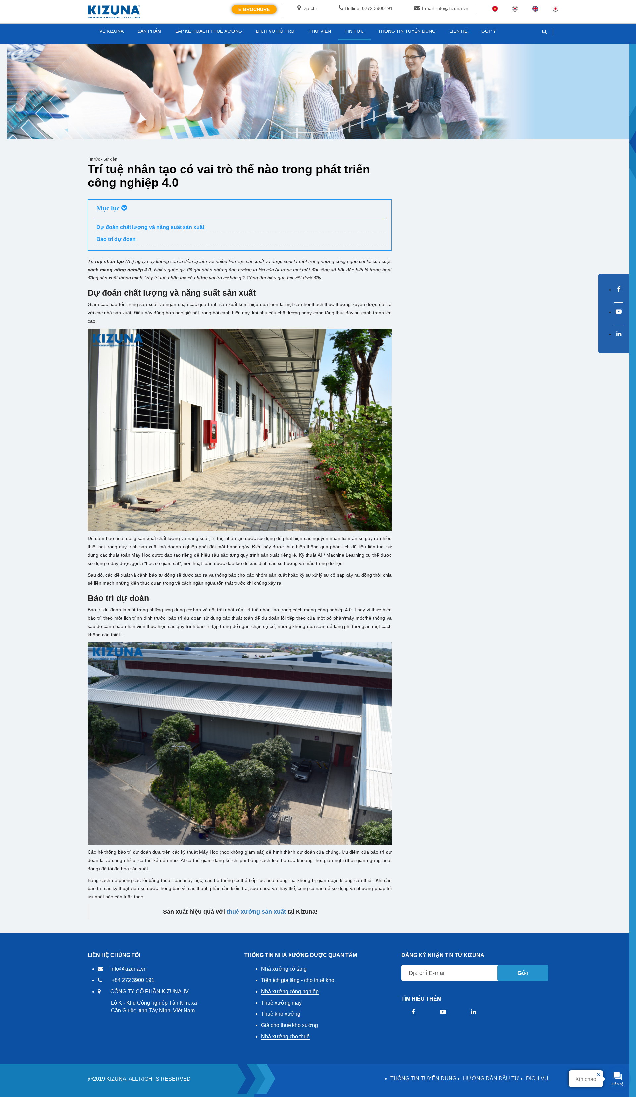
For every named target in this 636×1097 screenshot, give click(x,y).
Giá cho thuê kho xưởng (289, 1025)
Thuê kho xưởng (280, 1014)
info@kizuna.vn (128, 969)
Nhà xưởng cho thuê (285, 1036)
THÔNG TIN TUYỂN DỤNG (423, 1078)
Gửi (522, 973)
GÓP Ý (488, 31)
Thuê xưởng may (281, 1003)
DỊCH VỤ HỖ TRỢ (275, 31)
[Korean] (515, 8)
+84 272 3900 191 (133, 980)
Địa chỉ (309, 8)
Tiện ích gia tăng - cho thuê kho (297, 980)
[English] (535, 8)
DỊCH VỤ (537, 1078)
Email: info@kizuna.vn (445, 8)
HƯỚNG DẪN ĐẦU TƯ (491, 1078)
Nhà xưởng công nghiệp (290, 991)
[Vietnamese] (495, 8)
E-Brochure (254, 9)
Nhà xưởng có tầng (284, 969)
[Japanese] (555, 8)
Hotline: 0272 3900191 (369, 8)
